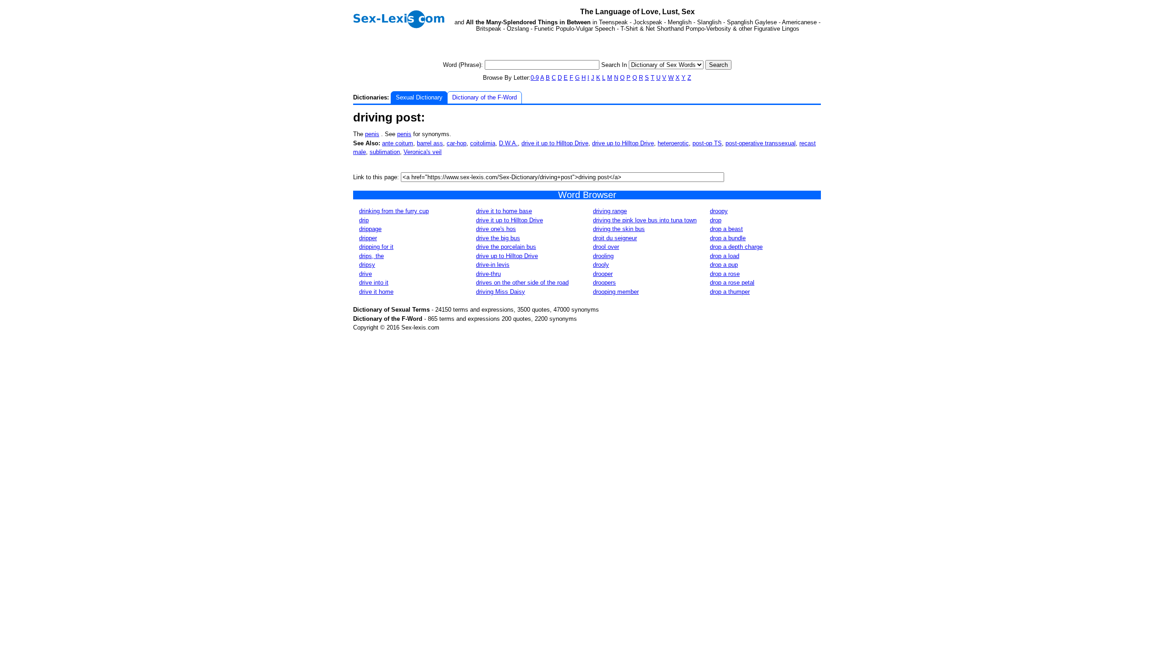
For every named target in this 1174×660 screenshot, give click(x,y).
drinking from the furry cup (394, 211)
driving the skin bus (619, 229)
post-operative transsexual (760, 143)
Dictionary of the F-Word (484, 97)
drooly (601, 264)
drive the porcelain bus (506, 246)
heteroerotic (673, 143)
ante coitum (397, 143)
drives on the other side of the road (522, 282)
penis (372, 134)
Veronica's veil (423, 151)
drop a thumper (730, 291)
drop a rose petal (732, 282)
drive (365, 273)
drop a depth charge (736, 246)
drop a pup (724, 264)
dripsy (367, 264)
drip (364, 220)
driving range (610, 211)
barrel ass (430, 143)
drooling (603, 256)
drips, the (371, 256)
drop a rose (725, 273)
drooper (603, 273)
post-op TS (707, 143)
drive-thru (488, 273)
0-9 (535, 77)
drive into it (373, 282)
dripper (368, 238)
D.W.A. (508, 143)
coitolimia (482, 143)
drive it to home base (504, 211)
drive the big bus (498, 238)
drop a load (724, 256)
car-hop (456, 143)
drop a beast (726, 229)
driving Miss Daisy (500, 291)
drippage (370, 229)
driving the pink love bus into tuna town (645, 220)
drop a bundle (728, 238)
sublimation (385, 151)
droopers (604, 282)
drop (715, 220)
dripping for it (376, 246)
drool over (606, 246)
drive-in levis (492, 264)
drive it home (376, 291)
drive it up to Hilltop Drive (554, 143)
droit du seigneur (615, 238)
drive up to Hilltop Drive (623, 143)
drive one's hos (496, 229)
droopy (719, 211)
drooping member (616, 291)
